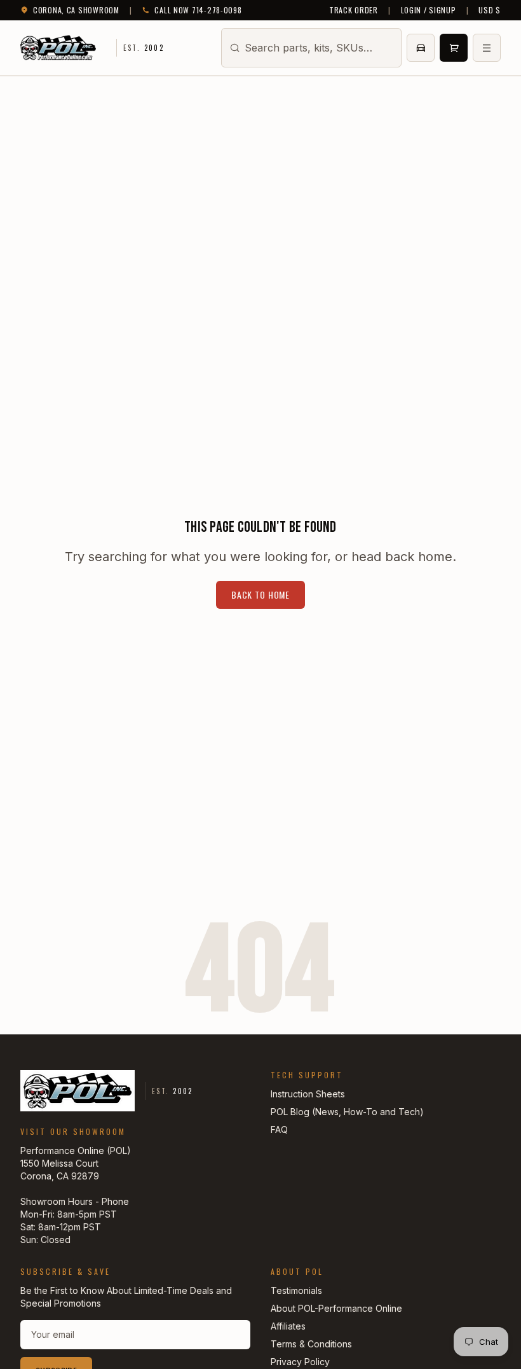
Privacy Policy (300, 1361)
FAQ (279, 1129)
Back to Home (260, 594)
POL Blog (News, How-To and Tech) (347, 1111)
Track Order (353, 10)
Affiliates (288, 1326)
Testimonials (296, 1290)
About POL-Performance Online (336, 1308)
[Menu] (487, 48)
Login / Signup (428, 10)
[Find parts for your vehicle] (421, 48)
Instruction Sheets (308, 1093)
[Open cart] (454, 48)
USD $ (489, 10)
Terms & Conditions (311, 1343)
